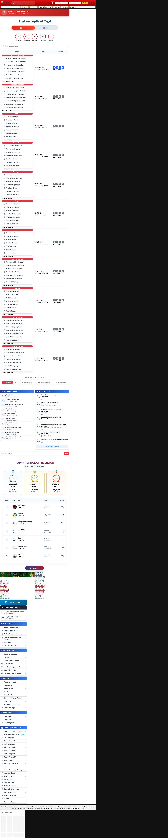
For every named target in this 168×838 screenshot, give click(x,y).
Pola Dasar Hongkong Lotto (14, 362)
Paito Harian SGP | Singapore (15, 265)
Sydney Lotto (17, 142)
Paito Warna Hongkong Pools (15, 320)
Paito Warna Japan (12, 233)
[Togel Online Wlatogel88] (4, 591)
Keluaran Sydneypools (13, 181)
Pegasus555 (22, 546)
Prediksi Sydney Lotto (13, 165)
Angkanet (3, 806)
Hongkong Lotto (17, 346)
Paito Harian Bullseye (12, 120)
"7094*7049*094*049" (46, 398)
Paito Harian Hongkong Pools (15, 323)
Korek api (13, 484)
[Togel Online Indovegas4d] (39, 598)
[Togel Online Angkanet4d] (39, 591)
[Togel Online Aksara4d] (3, 587)
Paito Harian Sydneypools (14, 178)
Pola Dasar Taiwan (12, 304)
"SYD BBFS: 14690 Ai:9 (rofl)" (48, 435)
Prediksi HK (9, 395)
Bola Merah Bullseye (12, 126)
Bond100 (43, 395)
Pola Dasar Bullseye (12, 130)
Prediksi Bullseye (11, 136)
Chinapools (17, 201)
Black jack (44, 409)
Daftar (92, 3)
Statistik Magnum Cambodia (14, 104)
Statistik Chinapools (12, 220)
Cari (66, 453)
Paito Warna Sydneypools (14, 175)
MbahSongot (44, 432)
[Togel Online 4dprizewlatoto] (5, 594)
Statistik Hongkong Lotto (13, 366)
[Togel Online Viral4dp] (38, 574)
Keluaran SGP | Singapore (14, 268)
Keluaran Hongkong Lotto (14, 356)
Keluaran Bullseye (11, 123)
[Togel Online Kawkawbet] (4, 583)
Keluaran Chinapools (12, 210)
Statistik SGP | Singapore (14, 278)
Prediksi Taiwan (11, 311)
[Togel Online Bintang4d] (4, 589)
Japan (17, 230)
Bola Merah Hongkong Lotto (14, 359)
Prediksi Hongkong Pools (13, 340)
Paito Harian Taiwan (12, 294)
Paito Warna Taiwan (12, 291)
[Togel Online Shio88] (38, 596)
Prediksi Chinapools (12, 224)
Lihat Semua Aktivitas (52, 446)
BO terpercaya (81, 808)
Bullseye (17, 113)
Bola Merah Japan (11, 243)
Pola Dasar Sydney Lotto (13, 159)
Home (24, 28)
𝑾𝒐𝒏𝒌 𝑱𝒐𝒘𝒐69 (34, 484)
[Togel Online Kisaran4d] (56, 7)
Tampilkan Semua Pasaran (33, 377)
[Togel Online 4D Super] (48, 7)
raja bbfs (21, 530)
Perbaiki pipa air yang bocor (57, 382)
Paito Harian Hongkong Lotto (15, 352)
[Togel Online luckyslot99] (39, 581)
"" (49, 405)
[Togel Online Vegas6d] (3, 585)
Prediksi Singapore (11, 409)
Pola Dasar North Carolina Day (15, 71)
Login (84, 3)
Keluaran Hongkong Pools (14, 327)
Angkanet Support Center (13, 617)
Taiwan (17, 288)
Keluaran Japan (11, 239)
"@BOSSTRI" (44, 412)
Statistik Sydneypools (13, 191)
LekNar (20, 513)
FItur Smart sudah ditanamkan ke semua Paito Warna (22, 611)
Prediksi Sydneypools (12, 194)
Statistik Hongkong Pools (13, 337)
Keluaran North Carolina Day (15, 65)
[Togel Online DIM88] (40, 7)
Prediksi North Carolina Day (14, 78)
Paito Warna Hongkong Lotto (15, 349)
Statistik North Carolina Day (14, 75)
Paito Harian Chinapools (13, 207)
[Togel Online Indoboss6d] (39, 579)
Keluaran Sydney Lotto (13, 152)
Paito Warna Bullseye (12, 116)
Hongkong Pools (17, 317)
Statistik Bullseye (11, 133)
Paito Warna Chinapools (13, 204)
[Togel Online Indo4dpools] (4, 598)
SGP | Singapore (17, 259)
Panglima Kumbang (25, 522)
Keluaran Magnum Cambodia (15, 94)
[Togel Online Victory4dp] (4, 581)
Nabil (20, 554)
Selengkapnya (33, 568)
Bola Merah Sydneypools (14, 185)
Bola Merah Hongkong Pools (14, 330)
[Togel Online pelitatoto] (72, 7)
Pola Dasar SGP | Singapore (14, 275)
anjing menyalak (20, 382)
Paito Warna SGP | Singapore (15, 262)
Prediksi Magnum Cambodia (14, 107)
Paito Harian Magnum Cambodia (16, 91)
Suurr (20, 538)
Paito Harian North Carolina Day (16, 62)
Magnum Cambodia (17, 84)
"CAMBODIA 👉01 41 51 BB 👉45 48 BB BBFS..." (52, 427)
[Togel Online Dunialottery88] (40, 585)
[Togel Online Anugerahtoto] (39, 587)
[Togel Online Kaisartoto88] (4, 596)
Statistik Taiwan (11, 307)
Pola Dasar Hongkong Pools (14, 333)
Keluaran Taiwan (11, 298)
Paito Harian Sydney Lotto (14, 149)
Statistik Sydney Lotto (13, 162)
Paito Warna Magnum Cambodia (16, 87)
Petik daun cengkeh (37, 382)
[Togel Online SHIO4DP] (24, 7)
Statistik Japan (10, 249)
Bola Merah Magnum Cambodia (15, 97)
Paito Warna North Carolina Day (16, 58)
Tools (47, 28)
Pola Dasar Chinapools (13, 217)
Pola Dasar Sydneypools (13, 188)
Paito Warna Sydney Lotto (14, 146)
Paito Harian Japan (12, 236)
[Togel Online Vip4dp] (38, 583)
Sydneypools (17, 172)
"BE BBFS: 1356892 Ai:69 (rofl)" (48, 441)
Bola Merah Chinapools (13, 214)
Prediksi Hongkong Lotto (13, 369)
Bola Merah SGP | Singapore (15, 272)
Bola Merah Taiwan (12, 301)
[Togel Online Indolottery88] (40, 589)
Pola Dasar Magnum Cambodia (15, 101)
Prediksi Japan (10, 253)
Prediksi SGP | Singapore (13, 282)
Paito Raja (21, 505)
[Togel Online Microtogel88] (40, 576)
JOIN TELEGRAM (15, 602)
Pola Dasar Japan (11, 246)
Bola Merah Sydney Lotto (14, 155)
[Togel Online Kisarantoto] (64, 7)
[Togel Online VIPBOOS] (33, 7)
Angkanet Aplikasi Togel (34, 21)
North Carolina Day (17, 55)
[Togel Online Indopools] (38, 594)
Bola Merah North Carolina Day (15, 68)
